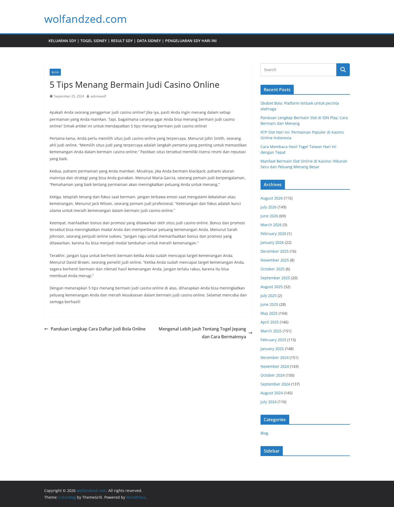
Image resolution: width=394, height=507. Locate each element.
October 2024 (273, 375)
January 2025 (272, 348)
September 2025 (275, 277)
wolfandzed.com (85, 18)
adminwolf (98, 96)
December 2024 (275, 357)
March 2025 (271, 330)
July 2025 (269, 295)
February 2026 (273, 233)
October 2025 (273, 268)
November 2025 (275, 260)
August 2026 (272, 198)
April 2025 (270, 322)
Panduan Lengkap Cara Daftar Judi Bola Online (98, 329)
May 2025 (269, 313)
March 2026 (271, 224)
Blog (55, 72)
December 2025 (275, 251)
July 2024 (269, 401)
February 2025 (273, 339)
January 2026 (272, 242)
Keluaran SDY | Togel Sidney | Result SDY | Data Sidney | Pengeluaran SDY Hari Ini (133, 40)
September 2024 (275, 384)
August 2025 (272, 286)
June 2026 (269, 215)
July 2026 (269, 207)
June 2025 (269, 304)
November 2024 (275, 366)
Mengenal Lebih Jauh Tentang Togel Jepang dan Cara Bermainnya (202, 333)
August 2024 (272, 392)
